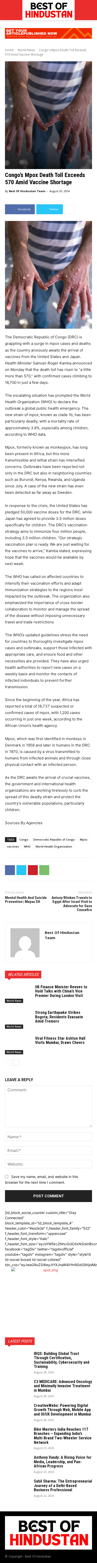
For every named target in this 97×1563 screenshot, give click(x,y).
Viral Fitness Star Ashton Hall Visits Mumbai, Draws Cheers (60, 1040)
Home (9, 50)
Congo (23, 839)
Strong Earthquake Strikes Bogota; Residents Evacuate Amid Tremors (59, 1017)
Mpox (83, 839)
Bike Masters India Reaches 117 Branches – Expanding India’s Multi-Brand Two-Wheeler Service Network (63, 1436)
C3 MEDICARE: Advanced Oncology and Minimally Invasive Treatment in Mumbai (63, 1386)
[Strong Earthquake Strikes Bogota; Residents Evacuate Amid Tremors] (18, 1019)
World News (26, 50)
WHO (27, 846)
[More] (69, 209)
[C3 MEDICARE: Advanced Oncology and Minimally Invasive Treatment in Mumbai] (17, 1388)
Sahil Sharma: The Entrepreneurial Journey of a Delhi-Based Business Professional (63, 1485)
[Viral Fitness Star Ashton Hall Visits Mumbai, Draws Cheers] (18, 1045)
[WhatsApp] (44, 870)
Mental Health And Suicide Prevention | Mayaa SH (26, 899)
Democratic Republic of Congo (54, 839)
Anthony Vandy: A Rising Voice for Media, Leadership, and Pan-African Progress (63, 1461)
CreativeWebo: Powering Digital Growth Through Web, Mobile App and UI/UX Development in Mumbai (62, 1410)
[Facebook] (10, 870)
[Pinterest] (33, 870)
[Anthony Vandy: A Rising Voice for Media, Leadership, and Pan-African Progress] (17, 1464)
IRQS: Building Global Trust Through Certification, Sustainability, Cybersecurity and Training (61, 1360)
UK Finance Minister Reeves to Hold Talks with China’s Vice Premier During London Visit (61, 991)
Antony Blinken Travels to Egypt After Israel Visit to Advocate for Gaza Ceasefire (71, 903)
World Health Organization (54, 846)
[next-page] (16, 1062)
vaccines (13, 846)
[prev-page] (8, 1062)
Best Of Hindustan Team (27, 191)
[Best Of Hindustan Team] (25, 942)
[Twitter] (21, 870)
